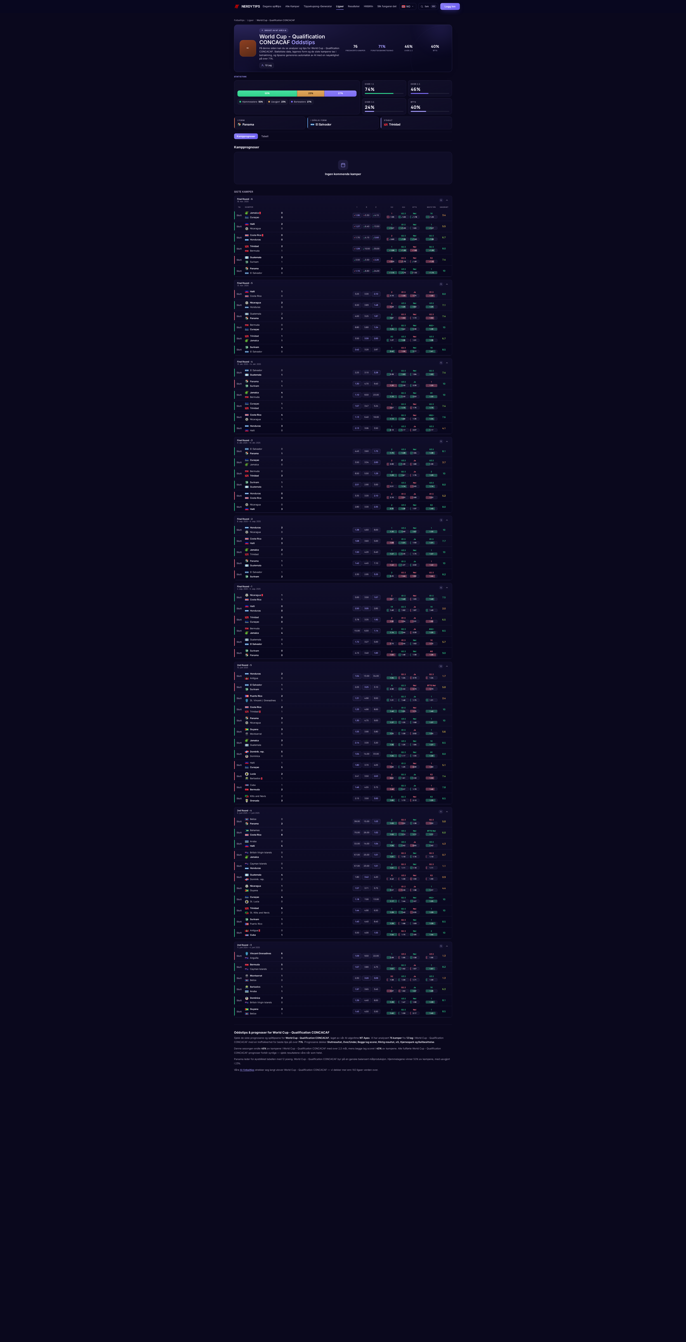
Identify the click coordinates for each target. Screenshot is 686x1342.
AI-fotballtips (247, 1069)
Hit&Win (368, 6)
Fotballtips (239, 20)
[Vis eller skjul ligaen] (447, 200)
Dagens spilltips (272, 6)
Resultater (354, 6)
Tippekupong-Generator (318, 6)
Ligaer (340, 6)
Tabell (264, 136)
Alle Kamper (292, 6)
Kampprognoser (246, 136)
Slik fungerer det (387, 6)
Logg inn (450, 6)
